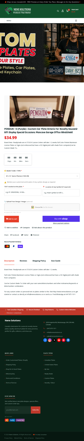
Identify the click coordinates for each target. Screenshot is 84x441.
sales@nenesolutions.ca (54, 336)
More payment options (61, 223)
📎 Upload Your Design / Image (18, 201)
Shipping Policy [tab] (39, 261)
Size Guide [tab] (55, 261)
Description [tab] (9, 261)
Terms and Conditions (13, 378)
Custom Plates (49, 378)
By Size (47, 369)
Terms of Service (11, 383)
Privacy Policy (8, 438)
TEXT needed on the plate (14, 186)
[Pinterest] (63, 340)
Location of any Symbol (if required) (57, 187)
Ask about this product (43, 228)
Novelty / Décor (50, 383)
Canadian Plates (50, 360)
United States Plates (51, 365)
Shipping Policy (11, 365)
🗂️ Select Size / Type (13, 171)
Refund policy (10, 374)
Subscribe (35, 410)
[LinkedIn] (68, 340)
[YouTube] (59, 340)
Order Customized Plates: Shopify (17, 360)
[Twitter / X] (54, 340)
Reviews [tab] (23, 261)
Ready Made (49, 374)
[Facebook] (45, 340)
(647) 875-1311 (51, 328)
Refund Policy (18, 438)
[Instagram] (50, 340)
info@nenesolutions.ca (54, 332)
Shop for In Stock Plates (13, 369)
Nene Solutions (12, 320)
